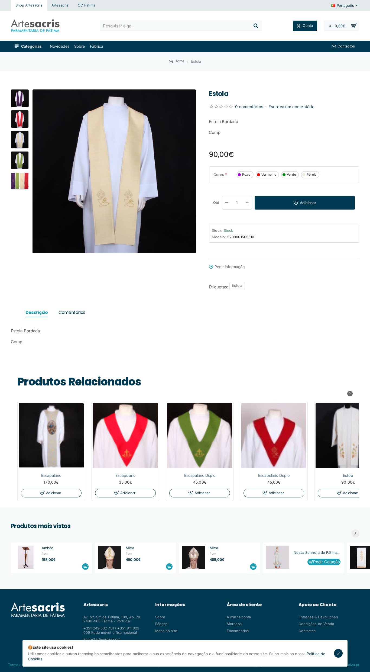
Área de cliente (244, 604)
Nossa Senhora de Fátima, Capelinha (317, 552)
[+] (247, 202)
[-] (227, 202)
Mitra (130, 548)
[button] (20, 91)
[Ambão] (26, 557)
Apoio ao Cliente (317, 604)
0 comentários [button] (249, 106)
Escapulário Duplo (199, 475)
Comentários (72, 313)
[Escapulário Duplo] (199, 435)
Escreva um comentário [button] (291, 106)
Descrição (36, 313)
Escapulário (51, 475)
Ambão (48, 548)
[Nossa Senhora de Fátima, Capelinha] (277, 557)
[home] (177, 61)
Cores (218, 174)
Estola (237, 285)
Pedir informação (230, 267)
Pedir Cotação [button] (326, 562)
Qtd (216, 202)
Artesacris (95, 604)
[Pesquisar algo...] (255, 25)
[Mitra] (110, 557)
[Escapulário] (51, 435)
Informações (170, 604)
